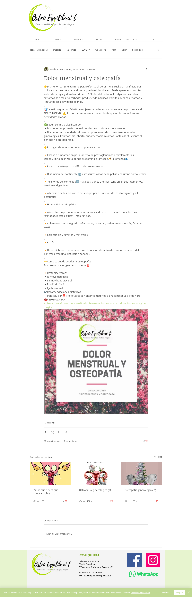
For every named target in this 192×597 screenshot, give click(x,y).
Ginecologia (100, 49)
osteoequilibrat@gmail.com (97, 575)
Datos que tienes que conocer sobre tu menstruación (45, 491)
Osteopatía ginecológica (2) (95, 490)
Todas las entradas (39, 49)
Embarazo (71, 49)
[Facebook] (134, 560)
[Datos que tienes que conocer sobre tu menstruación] (50, 473)
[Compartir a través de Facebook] (45, 432)
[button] (56, 40)
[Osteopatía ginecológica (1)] (141, 473)
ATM (114, 49)
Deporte (57, 49)
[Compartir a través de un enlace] (66, 432)
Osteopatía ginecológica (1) (140, 490)
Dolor (124, 49)
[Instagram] (153, 560)
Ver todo (158, 456)
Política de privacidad (140, 592)
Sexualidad (137, 49)
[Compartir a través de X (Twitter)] (52, 432)
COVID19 (86, 49)
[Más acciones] (146, 69)
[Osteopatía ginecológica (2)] (96, 473)
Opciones (165, 592)
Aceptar (179, 592)
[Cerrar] (188, 592)
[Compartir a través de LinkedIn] (59, 432)
